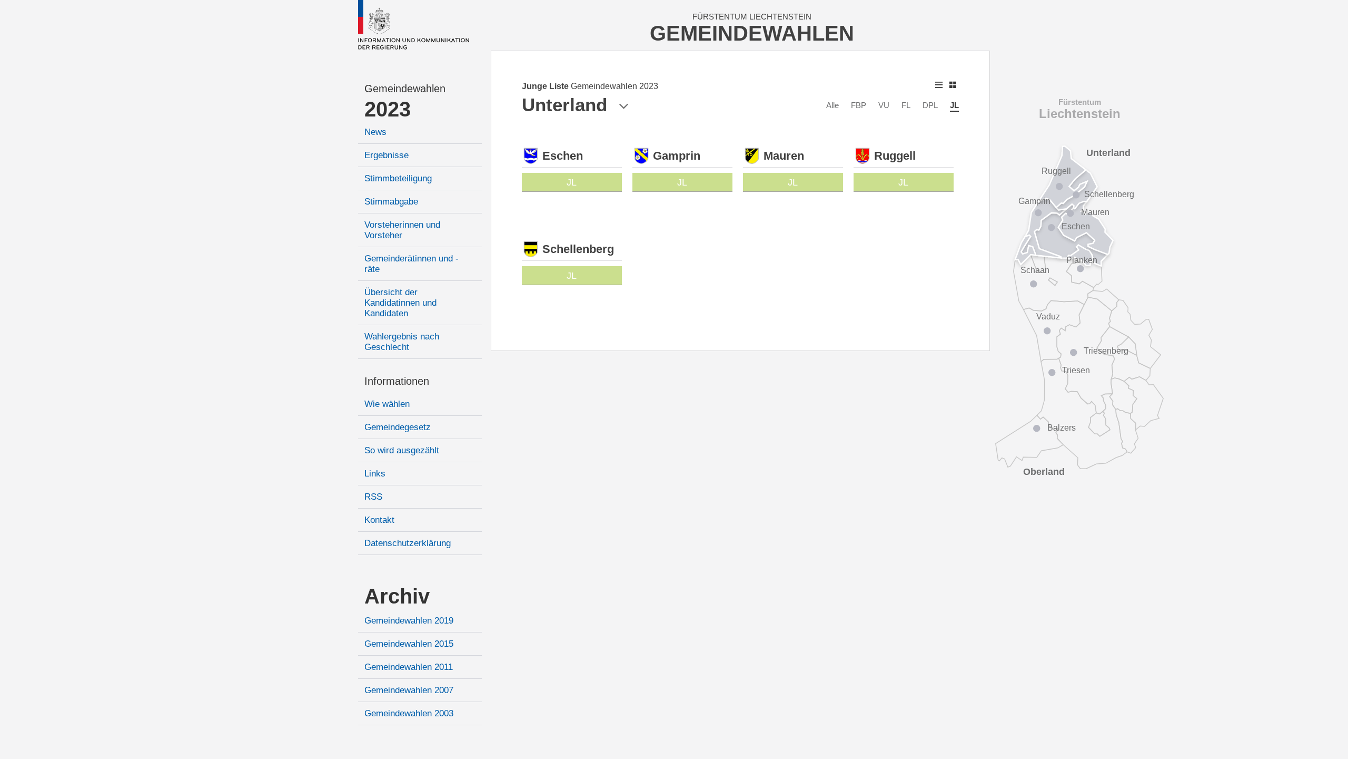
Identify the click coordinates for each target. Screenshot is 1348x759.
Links (374, 474)
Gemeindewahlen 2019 (408, 621)
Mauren (1095, 212)
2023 (387, 109)
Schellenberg (1109, 194)
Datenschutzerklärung (407, 543)
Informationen (396, 381)
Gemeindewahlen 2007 (408, 690)
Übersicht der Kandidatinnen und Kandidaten (400, 302)
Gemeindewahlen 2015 (408, 644)
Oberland (1044, 471)
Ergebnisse (386, 155)
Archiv (397, 596)
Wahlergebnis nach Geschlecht (401, 342)
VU (883, 105)
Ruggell (1056, 171)
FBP (858, 105)
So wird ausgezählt (401, 450)
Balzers (1061, 427)
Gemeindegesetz (397, 427)
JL (954, 105)
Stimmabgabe (391, 202)
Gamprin (1034, 201)
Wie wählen (387, 404)
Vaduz (1048, 316)
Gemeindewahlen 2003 (408, 713)
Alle (832, 105)
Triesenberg (1106, 350)
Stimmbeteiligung (398, 178)
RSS (373, 497)
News (375, 132)
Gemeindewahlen (404, 88)
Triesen (1076, 370)
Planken (1081, 260)
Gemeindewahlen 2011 (408, 667)
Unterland (1108, 153)
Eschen (1076, 226)
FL (905, 105)
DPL (930, 105)
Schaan (1034, 270)
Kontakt (379, 520)
